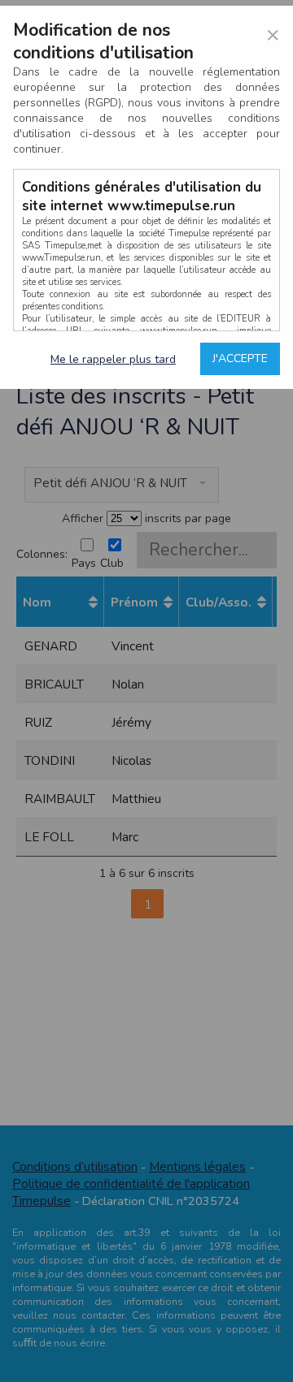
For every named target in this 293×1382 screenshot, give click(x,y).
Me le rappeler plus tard (113, 359)
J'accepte (240, 358)
